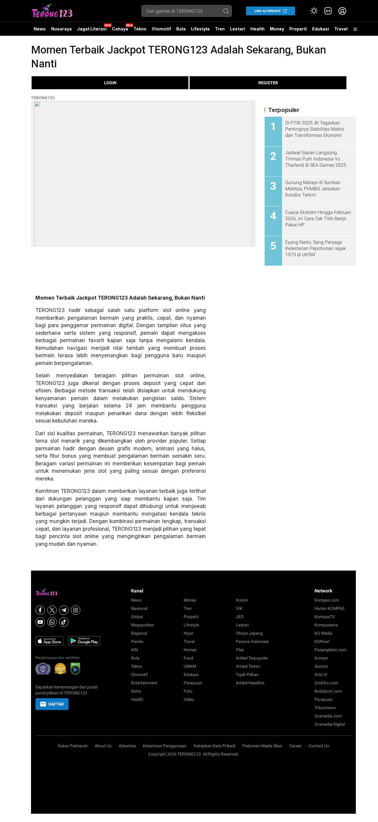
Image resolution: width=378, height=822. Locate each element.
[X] (52, 610)
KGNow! (322, 641)
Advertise (127, 745)
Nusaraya (61, 28)
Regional (139, 633)
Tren (220, 28)
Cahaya (120, 28)
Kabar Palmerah (73, 745)
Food (188, 658)
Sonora (321, 666)
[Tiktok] (64, 622)
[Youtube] (40, 622)
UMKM (190, 666)
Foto (188, 691)
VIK (239, 608)
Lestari (237, 31)
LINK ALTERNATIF (268, 11)
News (40, 28)
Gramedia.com (328, 716)
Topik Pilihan (247, 674)
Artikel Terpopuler (252, 658)
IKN (134, 649)
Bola (181, 28)
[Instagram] (75, 610)
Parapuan (193, 682)
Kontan (321, 658)
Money (277, 28)
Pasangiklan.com (330, 649)
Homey (190, 649)
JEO (240, 616)
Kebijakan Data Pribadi (214, 745)
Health (257, 28)
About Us (103, 745)
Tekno (139, 28)
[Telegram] (64, 610)
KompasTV (325, 616)
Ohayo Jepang (249, 633)
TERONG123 (43, 97)
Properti (298, 28)
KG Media (323, 633)
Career (295, 745)
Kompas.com (327, 600)
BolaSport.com (328, 691)
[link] (328, 11)
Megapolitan (142, 625)
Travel (341, 28)
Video (189, 699)
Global (137, 616)
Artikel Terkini (248, 666)
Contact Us (319, 745)
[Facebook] (40, 610)
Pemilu (137, 641)
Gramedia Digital (330, 724)
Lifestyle (200, 28)
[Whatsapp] (52, 622)
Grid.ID (321, 674)
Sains (136, 691)
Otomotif (161, 28)
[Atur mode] (314, 11)
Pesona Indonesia (252, 641)
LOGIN (110, 82)
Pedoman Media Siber (262, 745)
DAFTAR (56, 704)
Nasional (139, 608)
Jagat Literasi (92, 28)
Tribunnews (325, 707)
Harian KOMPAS (329, 608)
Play (240, 649)
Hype (188, 633)
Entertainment (144, 682)
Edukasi (320, 28)
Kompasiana (326, 625)
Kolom (242, 600)
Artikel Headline (250, 682)
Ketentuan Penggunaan (165, 745)
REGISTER (268, 82)
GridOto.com (326, 682)
